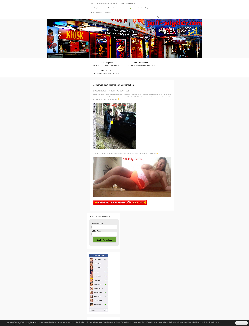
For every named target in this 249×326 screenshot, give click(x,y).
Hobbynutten (131, 8)
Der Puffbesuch (141, 63)
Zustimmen (241, 323)
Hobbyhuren (106, 70)
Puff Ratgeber (107, 63)
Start (92, 3)
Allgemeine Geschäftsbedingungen (107, 3)
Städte (122, 8)
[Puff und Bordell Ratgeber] (124, 38)
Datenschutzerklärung (128, 3)
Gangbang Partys (143, 8)
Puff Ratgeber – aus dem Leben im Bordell (104, 8)
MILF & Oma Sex (96, 12)
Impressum (107, 12)
